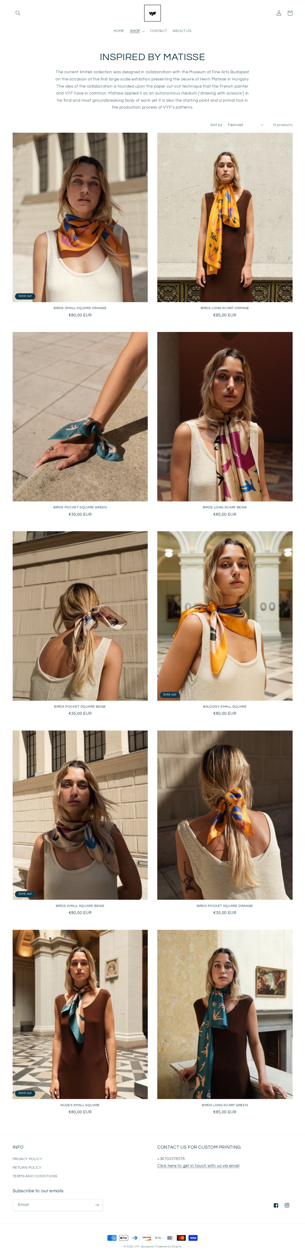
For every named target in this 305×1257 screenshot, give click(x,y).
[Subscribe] (96, 1205)
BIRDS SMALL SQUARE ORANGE (80, 308)
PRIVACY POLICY (27, 1159)
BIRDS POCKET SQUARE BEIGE (80, 706)
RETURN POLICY (27, 1167)
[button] (18, 13)
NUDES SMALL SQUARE (80, 1105)
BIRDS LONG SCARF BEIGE (225, 507)
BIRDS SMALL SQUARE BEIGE (80, 906)
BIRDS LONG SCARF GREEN (225, 1105)
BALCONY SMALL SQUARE (225, 706)
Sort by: (216, 125)
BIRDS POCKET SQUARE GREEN (80, 507)
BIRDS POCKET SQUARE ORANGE (225, 906)
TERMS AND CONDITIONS (35, 1176)
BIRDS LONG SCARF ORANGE (225, 308)
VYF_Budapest (144, 1246)
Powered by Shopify (168, 1246)
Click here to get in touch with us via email (198, 1166)
